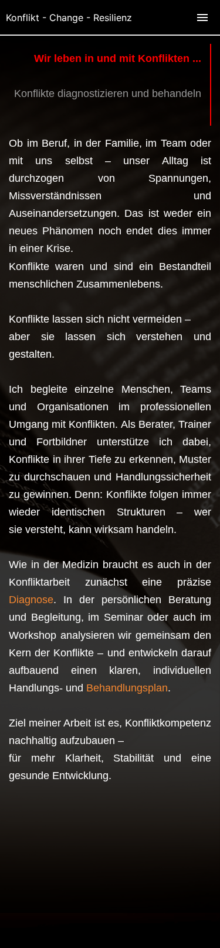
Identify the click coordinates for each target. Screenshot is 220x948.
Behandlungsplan (127, 688)
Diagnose (31, 600)
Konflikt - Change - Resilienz (69, 17)
